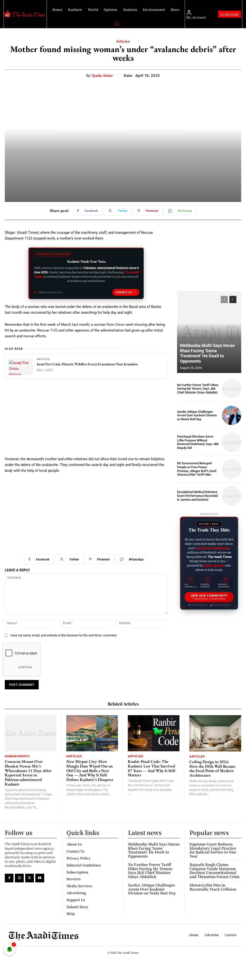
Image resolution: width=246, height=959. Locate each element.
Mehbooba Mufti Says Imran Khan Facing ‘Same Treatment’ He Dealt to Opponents (207, 353)
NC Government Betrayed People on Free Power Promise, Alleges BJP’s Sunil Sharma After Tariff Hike (196, 468)
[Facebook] (9, 878)
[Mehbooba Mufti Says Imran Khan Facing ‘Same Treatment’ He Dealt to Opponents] (209, 332)
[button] (116, 23)
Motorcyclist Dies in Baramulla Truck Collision (213, 887)
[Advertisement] (86, 420)
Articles (123, 41)
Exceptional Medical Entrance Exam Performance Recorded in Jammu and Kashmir (197, 495)
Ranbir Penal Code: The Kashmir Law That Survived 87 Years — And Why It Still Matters (151, 768)
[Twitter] (29, 878)
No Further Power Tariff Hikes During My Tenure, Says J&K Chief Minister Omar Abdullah (197, 388)
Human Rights (17, 756)
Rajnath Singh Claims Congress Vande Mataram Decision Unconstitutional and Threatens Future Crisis (215, 870)
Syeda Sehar (102, 75)
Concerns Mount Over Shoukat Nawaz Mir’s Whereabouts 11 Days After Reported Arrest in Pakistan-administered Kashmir (28, 772)
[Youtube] (39, 878)
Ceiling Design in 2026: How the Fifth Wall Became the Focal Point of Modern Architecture (212, 768)
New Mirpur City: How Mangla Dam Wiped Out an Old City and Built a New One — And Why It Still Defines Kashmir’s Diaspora (89, 770)
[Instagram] (19, 878)
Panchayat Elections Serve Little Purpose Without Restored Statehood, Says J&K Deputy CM (198, 442)
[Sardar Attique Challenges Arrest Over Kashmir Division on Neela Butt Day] (231, 415)
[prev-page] (224, 299)
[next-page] (232, 299)
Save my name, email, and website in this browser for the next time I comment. (64, 635)
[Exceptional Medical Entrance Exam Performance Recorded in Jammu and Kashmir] (231, 496)
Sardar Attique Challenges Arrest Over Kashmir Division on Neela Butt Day (197, 415)
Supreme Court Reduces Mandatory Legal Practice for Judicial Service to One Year (213, 850)
